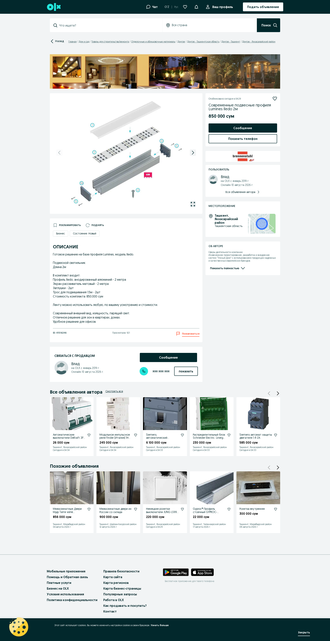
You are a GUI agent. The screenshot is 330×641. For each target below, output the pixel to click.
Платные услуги (59, 583)
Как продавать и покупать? (125, 606)
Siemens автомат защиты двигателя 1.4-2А (255, 436)
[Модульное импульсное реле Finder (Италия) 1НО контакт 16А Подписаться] (135, 435)
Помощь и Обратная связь (67, 577)
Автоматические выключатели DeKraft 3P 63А (68, 438)
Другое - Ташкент (230, 41)
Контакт (110, 611)
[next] (193, 152)
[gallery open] (193, 204)
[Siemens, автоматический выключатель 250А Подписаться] (182, 435)
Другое (181, 41)
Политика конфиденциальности (72, 600)
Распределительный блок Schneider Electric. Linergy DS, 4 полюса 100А (209, 438)
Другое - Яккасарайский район (258, 41)
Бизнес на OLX (58, 588)
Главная (72, 41)
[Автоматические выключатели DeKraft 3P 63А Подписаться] (89, 435)
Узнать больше (160, 625)
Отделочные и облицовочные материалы (153, 41)
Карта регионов (116, 583)
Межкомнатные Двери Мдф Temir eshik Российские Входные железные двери (67, 513)
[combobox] (108, 25)
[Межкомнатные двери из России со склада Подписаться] (135, 509)
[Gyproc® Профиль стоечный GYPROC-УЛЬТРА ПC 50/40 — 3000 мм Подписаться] (229, 509)
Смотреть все (114, 391)
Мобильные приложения (66, 571)
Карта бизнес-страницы (122, 588)
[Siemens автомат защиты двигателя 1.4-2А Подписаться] (275, 435)
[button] (196, 6)
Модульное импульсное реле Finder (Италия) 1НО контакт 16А (115, 438)
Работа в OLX (113, 600)
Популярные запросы (120, 594)
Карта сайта (112, 577)
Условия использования (65, 594)
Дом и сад (84, 41)
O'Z (167, 7)
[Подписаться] (275, 98)
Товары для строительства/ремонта (110, 41)
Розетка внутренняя (252, 509)
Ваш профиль (222, 7)
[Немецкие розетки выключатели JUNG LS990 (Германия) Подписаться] (182, 509)
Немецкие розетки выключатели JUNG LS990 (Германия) (162, 512)
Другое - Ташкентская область (203, 41)
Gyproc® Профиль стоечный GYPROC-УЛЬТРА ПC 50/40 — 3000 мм (208, 513)
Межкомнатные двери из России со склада (115, 510)
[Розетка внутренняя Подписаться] (275, 509)
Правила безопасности (121, 571)
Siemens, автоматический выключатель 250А (157, 438)
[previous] (59, 152)
